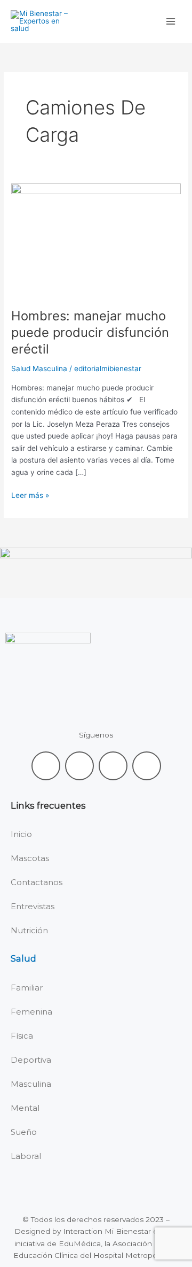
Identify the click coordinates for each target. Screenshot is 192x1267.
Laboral (26, 1156)
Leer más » (30, 494)
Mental (25, 1108)
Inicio (21, 834)
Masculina (31, 1084)
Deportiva (31, 1060)
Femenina (31, 1012)
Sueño (24, 1132)
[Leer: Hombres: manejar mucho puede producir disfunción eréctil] (96, 239)
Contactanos (36, 882)
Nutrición (29, 930)
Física (22, 1036)
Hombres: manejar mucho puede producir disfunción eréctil (90, 332)
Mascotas (30, 858)
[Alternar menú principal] (171, 22)
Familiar (27, 987)
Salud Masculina (39, 368)
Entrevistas (32, 906)
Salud (23, 958)
